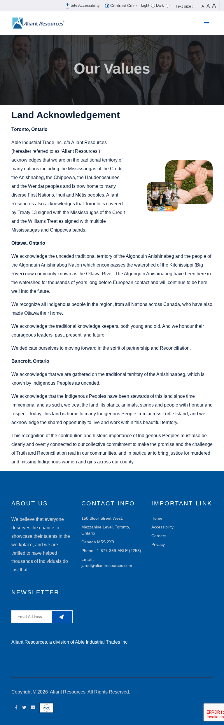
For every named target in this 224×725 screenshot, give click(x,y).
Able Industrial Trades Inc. (102, 642)
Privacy (158, 544)
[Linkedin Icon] (31, 707)
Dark (160, 5)
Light (145, 5)
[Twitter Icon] (22, 707)
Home (156, 518)
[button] (208, 23)
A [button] (203, 6)
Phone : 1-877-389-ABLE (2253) (111, 550)
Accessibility (162, 527)
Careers (158, 535)
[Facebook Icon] (14, 707)
